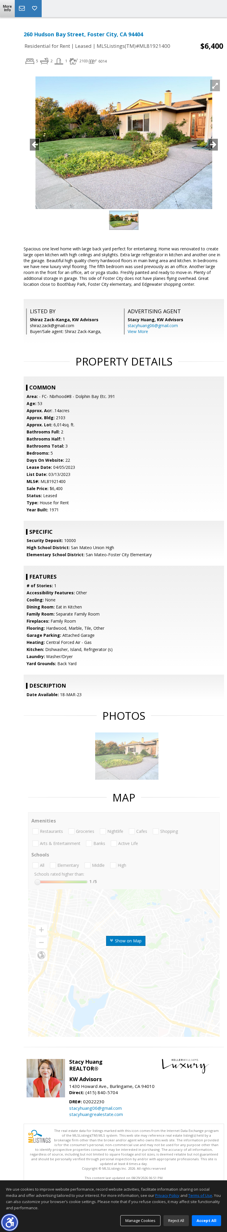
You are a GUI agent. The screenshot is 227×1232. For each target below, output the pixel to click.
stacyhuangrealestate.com (96, 1114)
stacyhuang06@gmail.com (153, 325)
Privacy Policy (167, 1195)
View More (138, 331)
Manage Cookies (140, 1220)
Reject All (176, 1220)
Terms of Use (200, 1195)
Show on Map (128, 941)
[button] (9, 1222)
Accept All (206, 1220)
